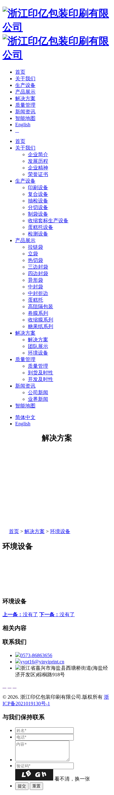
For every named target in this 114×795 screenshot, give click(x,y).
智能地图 (25, 118)
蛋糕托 (35, 300)
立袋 (33, 253)
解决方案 (25, 98)
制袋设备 (38, 214)
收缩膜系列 (40, 319)
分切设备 (38, 207)
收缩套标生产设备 (48, 220)
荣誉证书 (38, 174)
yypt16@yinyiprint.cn (42, 661)
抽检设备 (38, 200)
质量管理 (25, 105)
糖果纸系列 (40, 326)
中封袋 (35, 286)
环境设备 (38, 352)
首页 (20, 72)
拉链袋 (35, 247)
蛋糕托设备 (40, 227)
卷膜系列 (38, 313)
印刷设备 (38, 187)
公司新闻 (38, 392)
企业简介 (38, 154)
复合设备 (38, 194)
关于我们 (25, 78)
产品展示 (25, 91)
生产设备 (25, 85)
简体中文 (25, 417)
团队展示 (38, 346)
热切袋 (35, 260)
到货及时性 (40, 372)
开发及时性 (40, 379)
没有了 (20, 614)
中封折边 (38, 293)
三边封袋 (38, 267)
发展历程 (38, 161)
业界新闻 (38, 399)
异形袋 (35, 280)
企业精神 (38, 167)
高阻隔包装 (40, 306)
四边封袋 (38, 273)
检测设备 (38, 233)
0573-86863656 (36, 655)
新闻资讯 (25, 111)
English (22, 124)
